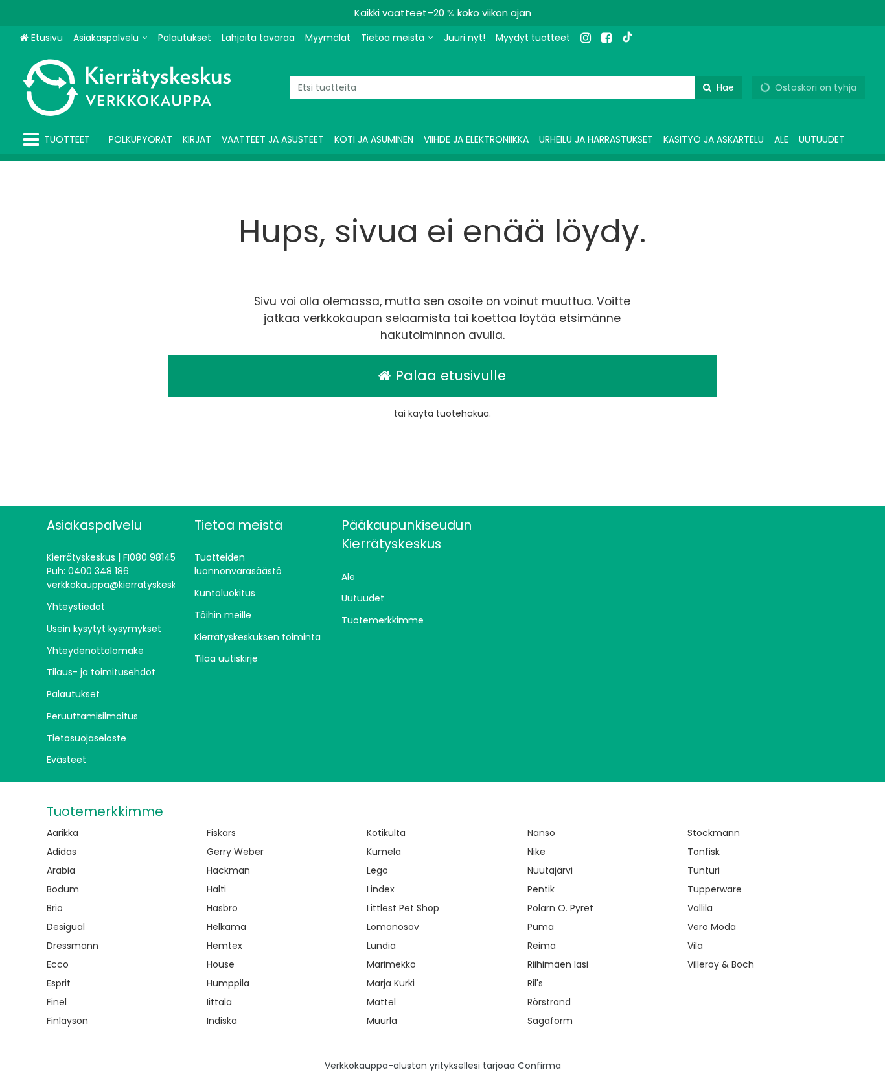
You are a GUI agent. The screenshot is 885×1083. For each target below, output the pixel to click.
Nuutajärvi (550, 870)
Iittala (219, 1002)
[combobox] (516, 87)
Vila (695, 945)
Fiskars (221, 832)
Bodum (63, 889)
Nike (536, 851)
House (221, 964)
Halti (216, 889)
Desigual (66, 926)
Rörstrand (549, 1002)
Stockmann (713, 832)
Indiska (222, 1020)
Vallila (700, 908)
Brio (55, 908)
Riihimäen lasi (557, 964)
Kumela (384, 851)
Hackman (228, 870)
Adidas (61, 851)
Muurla (382, 1020)
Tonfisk (703, 851)
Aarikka (62, 832)
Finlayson (67, 1020)
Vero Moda (711, 926)
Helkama (226, 926)
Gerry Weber (235, 851)
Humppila (228, 983)
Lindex (381, 889)
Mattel (381, 1002)
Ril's (535, 983)
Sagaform (550, 1020)
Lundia (381, 945)
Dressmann (72, 945)
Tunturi (703, 870)
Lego (377, 870)
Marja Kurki (391, 983)
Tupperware (714, 889)
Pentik (541, 889)
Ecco (58, 964)
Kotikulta (386, 832)
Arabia (61, 870)
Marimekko (391, 964)
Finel (57, 1002)
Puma (540, 926)
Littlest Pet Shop (403, 908)
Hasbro (222, 908)
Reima (541, 945)
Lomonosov (393, 926)
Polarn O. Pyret (560, 908)
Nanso (541, 832)
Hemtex (224, 945)
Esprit (59, 983)
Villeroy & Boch (720, 964)
